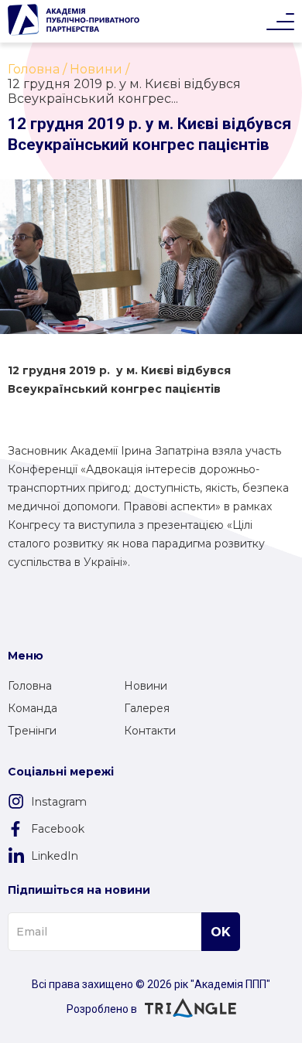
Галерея (147, 708)
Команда (32, 708)
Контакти (150, 731)
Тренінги (32, 731)
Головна (30, 686)
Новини (145, 686)
